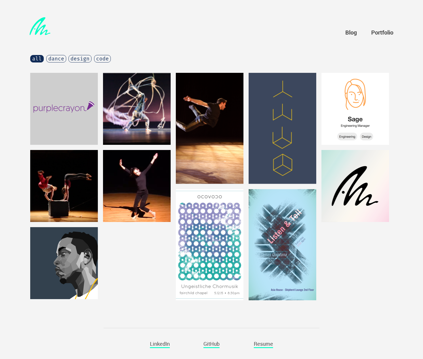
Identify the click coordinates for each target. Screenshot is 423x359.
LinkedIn (160, 343)
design (79, 59)
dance (56, 59)
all (37, 59)
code (102, 59)
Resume (263, 343)
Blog (351, 32)
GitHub (211, 343)
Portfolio (382, 32)
